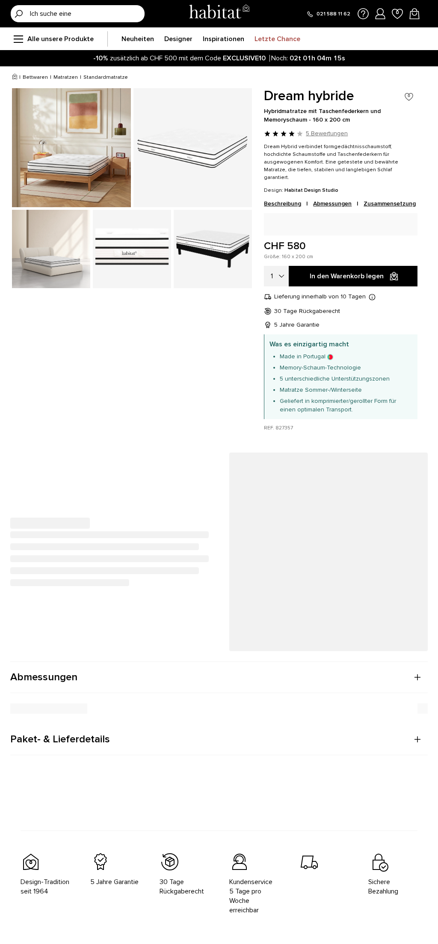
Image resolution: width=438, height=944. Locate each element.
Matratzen (65, 77)
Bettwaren (35, 77)
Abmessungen (332, 203)
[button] (219, 677)
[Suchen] (19, 14)
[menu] (18, 39)
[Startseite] (219, 13)
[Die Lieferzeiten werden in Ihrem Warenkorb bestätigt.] (372, 296)
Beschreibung (282, 203)
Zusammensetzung (390, 203)
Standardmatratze (105, 77)
